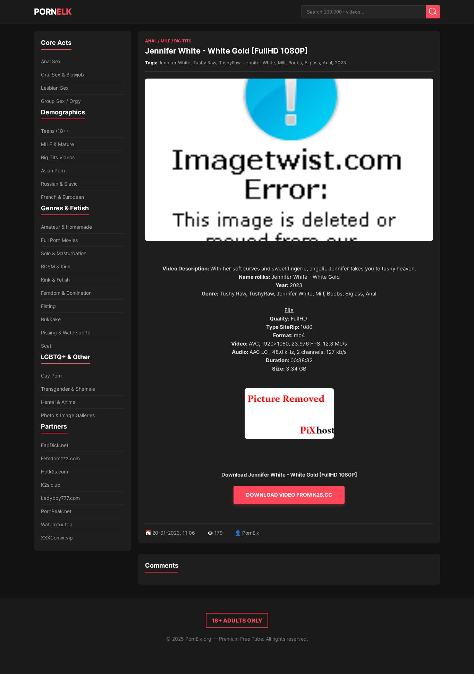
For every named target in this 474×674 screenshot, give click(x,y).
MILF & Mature (57, 144)
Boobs (295, 62)
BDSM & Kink (55, 266)
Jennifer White (175, 62)
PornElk (250, 533)
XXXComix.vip (57, 538)
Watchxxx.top (57, 524)
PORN (52, 12)
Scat (46, 346)
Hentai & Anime (58, 402)
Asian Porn (53, 170)
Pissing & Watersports (65, 332)
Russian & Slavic (59, 184)
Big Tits (183, 40)
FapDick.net (54, 445)
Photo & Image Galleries (68, 415)
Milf (165, 40)
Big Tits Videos (58, 157)
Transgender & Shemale (68, 389)
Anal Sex (51, 61)
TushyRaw (229, 62)
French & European (62, 197)
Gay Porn (51, 376)
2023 (340, 62)
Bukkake (51, 319)
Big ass (312, 62)
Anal (151, 40)
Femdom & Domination (66, 293)
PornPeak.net (56, 511)
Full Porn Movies (59, 240)
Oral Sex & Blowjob (62, 75)
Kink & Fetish (55, 280)
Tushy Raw (204, 62)
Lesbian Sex (55, 88)
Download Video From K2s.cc (289, 495)
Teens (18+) (54, 131)
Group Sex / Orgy (61, 101)
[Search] (433, 11)
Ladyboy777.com (60, 498)
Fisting (48, 306)
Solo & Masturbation (63, 253)
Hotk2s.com (54, 471)
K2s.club (50, 485)
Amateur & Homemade (66, 227)
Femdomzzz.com (60, 458)
